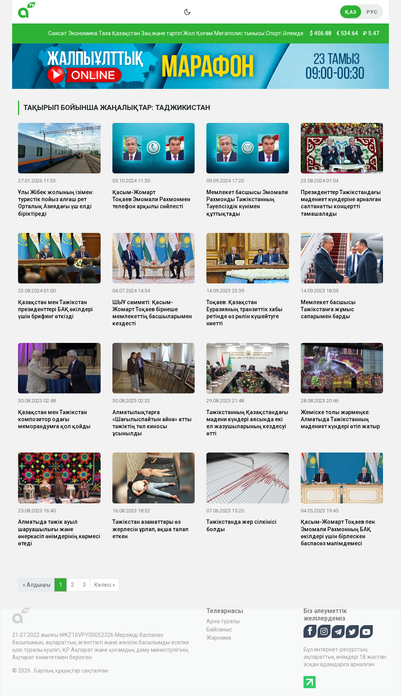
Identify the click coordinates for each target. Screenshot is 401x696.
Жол (189, 33)
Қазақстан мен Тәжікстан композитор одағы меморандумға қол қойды (54, 419)
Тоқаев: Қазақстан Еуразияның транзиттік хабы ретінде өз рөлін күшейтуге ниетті (244, 313)
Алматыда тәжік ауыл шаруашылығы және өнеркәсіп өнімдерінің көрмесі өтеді (59, 532)
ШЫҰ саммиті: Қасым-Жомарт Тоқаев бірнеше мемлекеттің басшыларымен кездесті (152, 313)
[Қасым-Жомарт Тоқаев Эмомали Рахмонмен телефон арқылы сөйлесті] (153, 149)
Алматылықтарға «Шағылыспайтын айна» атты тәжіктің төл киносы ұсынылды (151, 423)
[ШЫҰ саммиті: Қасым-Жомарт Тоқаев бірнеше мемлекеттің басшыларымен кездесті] (153, 259)
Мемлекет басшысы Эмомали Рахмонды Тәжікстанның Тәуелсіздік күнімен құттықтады (247, 203)
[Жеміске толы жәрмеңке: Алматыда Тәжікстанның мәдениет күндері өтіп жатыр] (342, 369)
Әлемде (293, 33)
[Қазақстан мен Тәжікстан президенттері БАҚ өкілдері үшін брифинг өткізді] (59, 259)
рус (372, 12)
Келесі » (104, 585)
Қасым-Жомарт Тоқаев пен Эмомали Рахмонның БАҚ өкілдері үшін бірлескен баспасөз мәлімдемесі (338, 532)
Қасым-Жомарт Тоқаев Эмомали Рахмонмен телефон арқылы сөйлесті (151, 199)
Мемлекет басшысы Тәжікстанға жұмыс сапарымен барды (328, 309)
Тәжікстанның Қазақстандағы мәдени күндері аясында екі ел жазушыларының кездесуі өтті (247, 423)
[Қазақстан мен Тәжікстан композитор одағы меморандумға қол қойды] (59, 369)
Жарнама (218, 638)
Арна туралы (223, 621)
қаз (350, 12)
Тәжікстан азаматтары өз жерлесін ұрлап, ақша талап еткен (150, 529)
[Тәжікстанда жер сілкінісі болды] (247, 479)
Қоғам (204, 33)
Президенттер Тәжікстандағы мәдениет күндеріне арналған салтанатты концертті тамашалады (341, 203)
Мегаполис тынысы (239, 33)
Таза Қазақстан (119, 33)
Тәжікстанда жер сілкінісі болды (241, 525)
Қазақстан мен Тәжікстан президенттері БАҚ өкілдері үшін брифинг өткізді (55, 309)
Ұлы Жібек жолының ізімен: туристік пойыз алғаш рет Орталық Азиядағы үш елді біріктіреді (56, 203)
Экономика (82, 33)
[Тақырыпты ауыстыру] (187, 11)
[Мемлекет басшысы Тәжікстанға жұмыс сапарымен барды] (342, 259)
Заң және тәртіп (161, 33)
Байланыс (219, 629)
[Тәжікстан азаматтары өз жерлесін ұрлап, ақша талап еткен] (153, 479)
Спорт (273, 33)
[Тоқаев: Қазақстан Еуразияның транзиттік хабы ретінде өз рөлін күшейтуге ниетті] (247, 259)
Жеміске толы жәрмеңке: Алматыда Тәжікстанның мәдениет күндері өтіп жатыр (340, 419)
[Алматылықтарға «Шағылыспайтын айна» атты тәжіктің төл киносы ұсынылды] (153, 369)
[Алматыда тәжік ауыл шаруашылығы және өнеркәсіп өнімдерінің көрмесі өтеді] (59, 479)
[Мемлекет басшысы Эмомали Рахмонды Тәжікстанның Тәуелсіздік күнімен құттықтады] (247, 149)
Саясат (57, 33)
